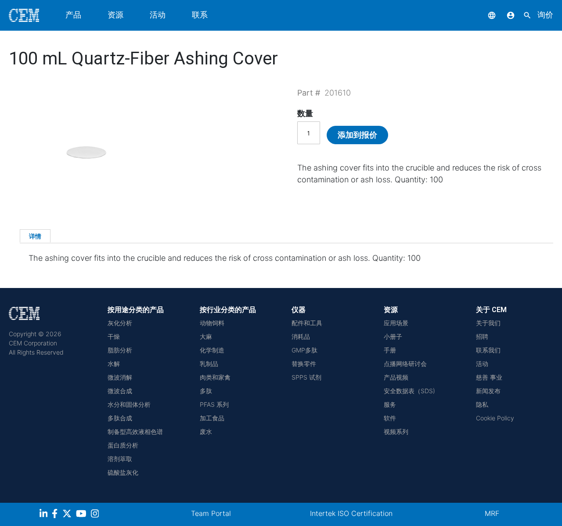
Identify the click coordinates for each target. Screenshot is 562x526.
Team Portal (211, 513)
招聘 (482, 336)
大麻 (206, 336)
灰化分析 (120, 323)
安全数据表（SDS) (409, 390)
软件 (390, 418)
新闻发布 (488, 390)
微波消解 (120, 377)
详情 (35, 236)
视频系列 (396, 431)
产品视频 (396, 377)
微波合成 (120, 390)
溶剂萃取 (120, 458)
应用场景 (396, 323)
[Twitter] (68, 514)
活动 (158, 14)
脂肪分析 (120, 350)
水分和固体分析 (129, 404)
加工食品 (212, 418)
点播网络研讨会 (405, 363)
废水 (206, 431)
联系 (200, 14)
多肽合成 (120, 418)
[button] (485, 15)
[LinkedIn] (45, 514)
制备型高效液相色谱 (135, 431)
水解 (114, 363)
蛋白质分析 (123, 445)
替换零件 (304, 363)
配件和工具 (307, 323)
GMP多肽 (304, 350)
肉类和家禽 (215, 377)
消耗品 (301, 336)
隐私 (482, 404)
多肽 (206, 390)
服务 (390, 404)
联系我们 (488, 350)
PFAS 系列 (214, 404)
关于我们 (488, 323)
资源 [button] (115, 14)
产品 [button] (73, 14)
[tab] (35, 235)
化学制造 (212, 350)
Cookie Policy (495, 418)
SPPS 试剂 (306, 377)
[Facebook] (57, 514)
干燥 (114, 336)
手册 (390, 350)
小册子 (393, 336)
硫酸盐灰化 (123, 472)
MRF (492, 513)
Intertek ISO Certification (351, 513)
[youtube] (82, 514)
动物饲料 (212, 323)
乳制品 (209, 363)
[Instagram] (96, 514)
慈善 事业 (489, 377)
